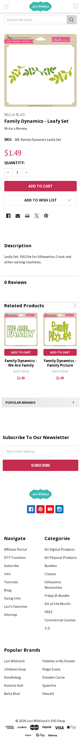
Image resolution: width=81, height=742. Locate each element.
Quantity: (14, 162)
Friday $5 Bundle (57, 595)
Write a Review (15, 128)
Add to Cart (21, 352)
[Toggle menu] (6, 6)
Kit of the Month (57, 603)
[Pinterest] (46, 216)
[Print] (27, 216)
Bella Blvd (12, 693)
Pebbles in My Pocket (58, 661)
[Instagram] (59, 509)
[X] (37, 216)
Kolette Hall (13, 685)
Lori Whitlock (14, 661)
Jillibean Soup (15, 669)
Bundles (51, 565)
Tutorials (11, 582)
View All (48, 693)
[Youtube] (50, 509)
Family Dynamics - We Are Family (21, 363)
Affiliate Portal (15, 549)
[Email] (18, 216)
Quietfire (49, 685)
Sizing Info (12, 598)
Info (7, 574)
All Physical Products (61, 557)
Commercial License (60, 620)
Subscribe (11, 565)
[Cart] (75, 6)
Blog (7, 590)
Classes (50, 574)
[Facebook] (8, 216)
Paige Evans (51, 669)
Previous (68, 305)
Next (74, 305)
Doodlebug (12, 677)
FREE (49, 612)
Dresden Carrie (53, 677)
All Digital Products (60, 549)
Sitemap (10, 614)
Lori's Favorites (15, 606)
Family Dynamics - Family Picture (60, 363)
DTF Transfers (15, 557)
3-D (47, 628)
